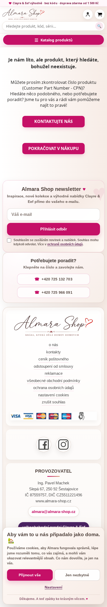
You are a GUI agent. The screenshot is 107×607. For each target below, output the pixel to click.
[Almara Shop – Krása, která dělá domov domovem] (53, 326)
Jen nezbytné (77, 575)
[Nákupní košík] (100, 14)
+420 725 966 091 (57, 292)
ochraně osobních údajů (65, 244)
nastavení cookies (53, 395)
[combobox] (50, 26)
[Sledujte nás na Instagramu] (63, 444)
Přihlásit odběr (53, 229)
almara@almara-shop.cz (54, 511)
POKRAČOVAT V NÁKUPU (53, 148)
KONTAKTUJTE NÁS (53, 121)
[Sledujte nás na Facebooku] (43, 444)
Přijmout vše (30, 575)
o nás (53, 344)
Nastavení (53, 587)
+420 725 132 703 (57, 279)
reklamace (54, 373)
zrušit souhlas (53, 402)
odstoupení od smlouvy (53, 366)
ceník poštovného (53, 359)
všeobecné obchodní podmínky (53, 380)
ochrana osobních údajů (53, 387)
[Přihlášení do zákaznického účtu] (88, 14)
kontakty (53, 352)
